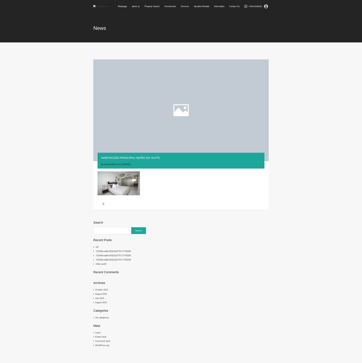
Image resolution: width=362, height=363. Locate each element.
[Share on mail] (108, 203)
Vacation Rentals (201, 6)
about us (136, 6)
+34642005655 (255, 6)
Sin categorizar (102, 317)
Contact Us (234, 6)
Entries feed (100, 337)
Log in (98, 332)
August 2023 (101, 294)
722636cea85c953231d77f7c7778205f (113, 251)
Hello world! (101, 264)
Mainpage (122, 6)
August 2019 (101, 302)
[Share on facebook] (98, 203)
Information (219, 6)
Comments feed (102, 341)
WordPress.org (102, 345)
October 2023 (101, 289)
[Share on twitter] (103, 203)
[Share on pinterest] (113, 203)
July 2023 (99, 298)
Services (185, 6)
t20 (97, 247)
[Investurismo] (100, 6)
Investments (170, 6)
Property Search (152, 6)
